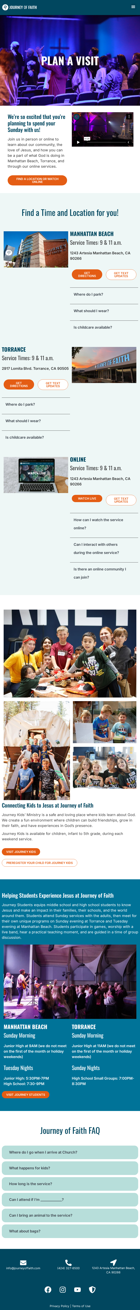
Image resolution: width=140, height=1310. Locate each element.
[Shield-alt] (92, 1290)
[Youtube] (77, 1290)
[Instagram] (63, 1290)
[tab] (104, 294)
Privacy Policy (59, 1306)
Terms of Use (81, 1306)
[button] (133, 7)
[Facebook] (48, 1290)
